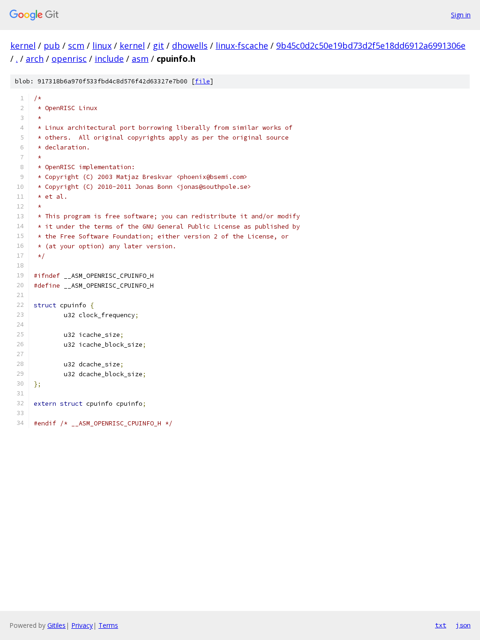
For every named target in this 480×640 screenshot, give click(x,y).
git (158, 45)
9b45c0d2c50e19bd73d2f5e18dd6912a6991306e (370, 45)
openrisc (69, 58)
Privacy (82, 625)
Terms (108, 625)
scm (76, 45)
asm (140, 58)
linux (102, 45)
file (202, 81)
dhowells (190, 45)
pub (52, 45)
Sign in (461, 14)
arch (35, 58)
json (463, 625)
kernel (23, 45)
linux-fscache (242, 45)
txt (440, 625)
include (109, 58)
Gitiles (56, 625)
